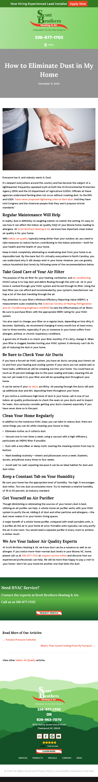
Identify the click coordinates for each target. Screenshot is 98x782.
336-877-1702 (49, 37)
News (79, 758)
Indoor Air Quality (26, 660)
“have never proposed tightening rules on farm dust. (43, 199)
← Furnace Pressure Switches (19, 640)
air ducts (33, 386)
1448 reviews (52, 746)
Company (66, 758)
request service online (54, 555)
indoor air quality (18, 238)
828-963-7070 (49, 719)
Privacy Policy (45, 771)
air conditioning (82, 278)
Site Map (89, 771)
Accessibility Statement (68, 771)
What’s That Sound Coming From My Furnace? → (67, 646)
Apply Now (78, 3)
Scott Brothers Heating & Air (34, 229)
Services (23, 758)
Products (38, 758)
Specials (52, 758)
